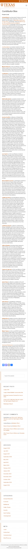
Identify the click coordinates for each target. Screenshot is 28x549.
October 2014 (7, 479)
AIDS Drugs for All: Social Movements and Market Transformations (13, 23)
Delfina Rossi (5, 318)
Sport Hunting (7, 513)
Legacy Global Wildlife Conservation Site (13, 392)
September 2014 (8, 482)
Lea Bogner (5, 73)
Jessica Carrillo (6, 117)
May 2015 (6, 459)
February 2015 (7, 468)
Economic (6, 501)
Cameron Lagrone (6, 269)
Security (5, 510)
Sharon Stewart (7, 426)
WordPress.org (7, 538)
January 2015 (7, 471)
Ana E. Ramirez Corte (7, 180)
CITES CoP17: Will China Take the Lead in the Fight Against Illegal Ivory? (13, 419)
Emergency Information (9, 544)
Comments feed (7, 535)
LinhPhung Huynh (6, 225)
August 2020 (7, 448)
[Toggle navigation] (26, 5)
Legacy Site (6, 389)
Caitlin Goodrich (6, 197)
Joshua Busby (5, 17)
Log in (5, 529)
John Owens (5, 301)
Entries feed (6, 532)
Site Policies (17, 544)
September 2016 (8, 456)
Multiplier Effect (16, 423)
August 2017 (7, 453)
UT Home (2, 544)
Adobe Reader (16, 546)
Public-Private (7, 507)
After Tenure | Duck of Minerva (11, 428)
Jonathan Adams (6, 47)
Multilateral (6, 504)
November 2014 (7, 476)
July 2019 (6, 451)
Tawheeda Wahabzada (7, 345)
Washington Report (8, 404)
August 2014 (7, 485)
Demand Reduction (8, 498)
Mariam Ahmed (6, 66)
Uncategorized (7, 515)
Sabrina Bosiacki (6, 99)
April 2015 (6, 462)
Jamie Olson (5, 282)
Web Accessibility (23, 544)
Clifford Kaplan (6, 245)
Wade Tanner (5, 331)
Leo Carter (5, 154)
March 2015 (6, 465)
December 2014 (7, 473)
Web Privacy (11, 546)
